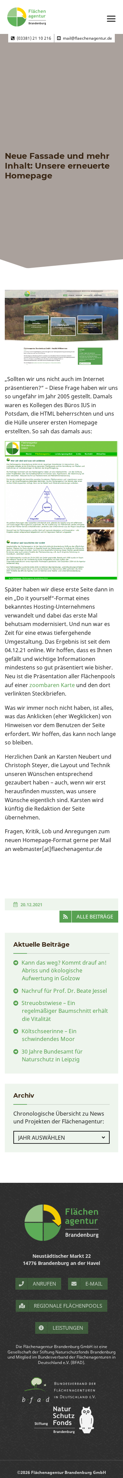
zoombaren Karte (52, 685)
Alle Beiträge (95, 916)
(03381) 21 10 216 (33, 38)
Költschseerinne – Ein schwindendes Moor (49, 1035)
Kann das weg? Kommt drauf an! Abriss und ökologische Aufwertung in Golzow (64, 970)
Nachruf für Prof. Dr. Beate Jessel (64, 990)
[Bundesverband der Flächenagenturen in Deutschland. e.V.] (61, 1403)
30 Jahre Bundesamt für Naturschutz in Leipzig (52, 1055)
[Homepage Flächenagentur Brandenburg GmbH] (61, 1222)
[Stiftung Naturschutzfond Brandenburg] (61, 1431)
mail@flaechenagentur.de (86, 38)
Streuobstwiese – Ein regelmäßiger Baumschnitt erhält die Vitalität (65, 1010)
